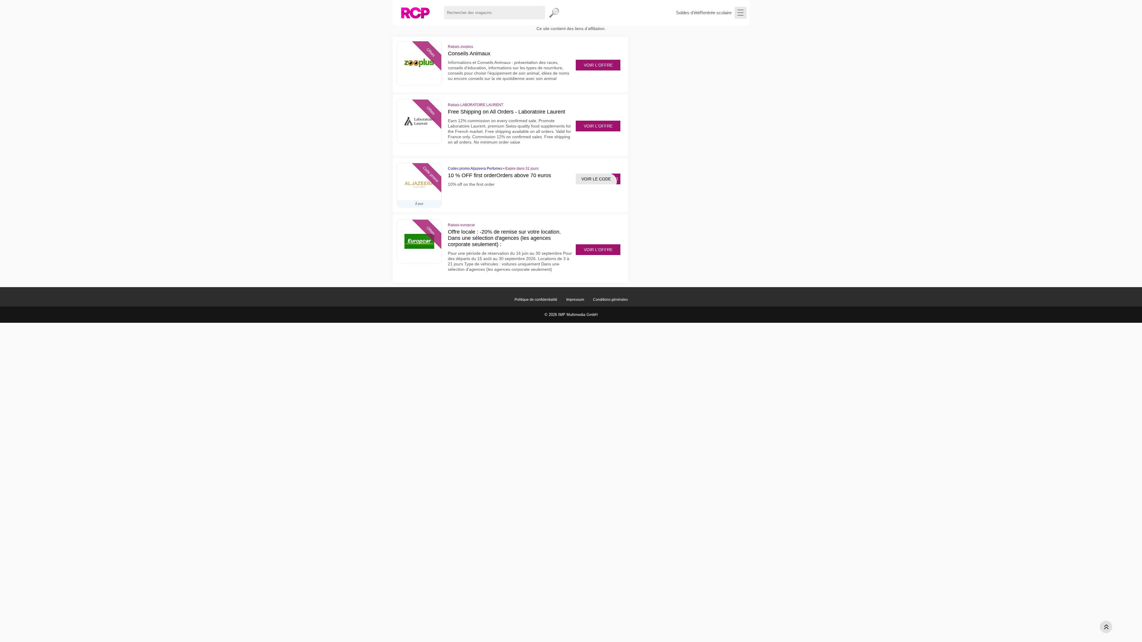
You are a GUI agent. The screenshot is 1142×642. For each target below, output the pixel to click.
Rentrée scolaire (716, 12)
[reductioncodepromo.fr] (415, 12)
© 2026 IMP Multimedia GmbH (571, 314)
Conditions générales (610, 300)
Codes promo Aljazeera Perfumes (475, 168)
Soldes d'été (688, 12)
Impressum (575, 300)
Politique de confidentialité (535, 300)
